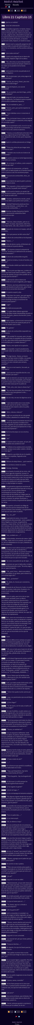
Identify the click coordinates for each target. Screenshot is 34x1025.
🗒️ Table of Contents (17, 10)
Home (7, 4)
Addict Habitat (13, 2)
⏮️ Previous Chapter (10, 10)
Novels (16, 4)
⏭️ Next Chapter (23, 10)
